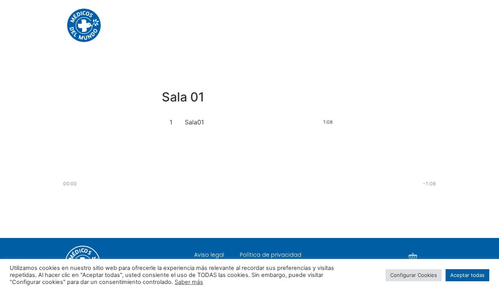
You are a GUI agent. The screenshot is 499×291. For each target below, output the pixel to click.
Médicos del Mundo (313, 25)
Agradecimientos (384, 25)
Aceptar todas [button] (467, 275)
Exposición (251, 25)
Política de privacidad (270, 255)
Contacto (441, 25)
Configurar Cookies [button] (413, 275)
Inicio (212, 25)
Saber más (189, 282)
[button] (249, 211)
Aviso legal (209, 255)
